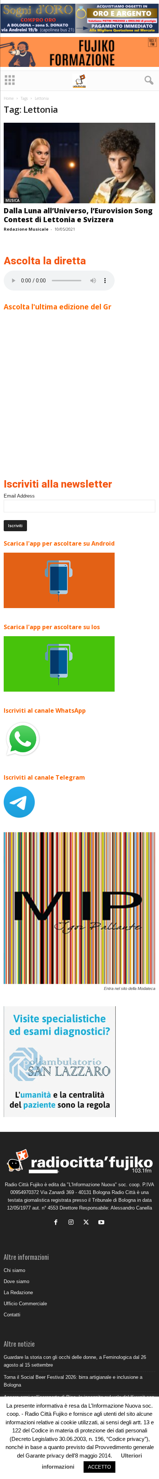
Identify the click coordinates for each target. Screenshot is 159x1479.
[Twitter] (87, 1223)
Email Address (19, 496)
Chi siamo (14, 1270)
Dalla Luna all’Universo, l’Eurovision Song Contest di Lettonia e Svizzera (78, 215)
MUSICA (13, 200)
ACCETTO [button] (99, 1467)
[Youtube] (102, 1223)
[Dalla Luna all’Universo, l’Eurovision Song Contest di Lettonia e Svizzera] (79, 163)
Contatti (12, 1314)
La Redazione (18, 1292)
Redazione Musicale (26, 229)
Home (9, 98)
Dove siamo (16, 1281)
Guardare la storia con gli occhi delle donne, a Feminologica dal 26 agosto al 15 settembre (75, 1361)
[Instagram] (72, 1223)
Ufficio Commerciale (25, 1303)
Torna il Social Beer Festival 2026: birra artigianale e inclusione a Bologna (73, 1381)
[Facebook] (57, 1223)
